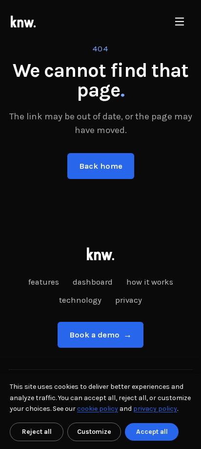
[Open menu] (179, 21)
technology (80, 300)
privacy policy (155, 408)
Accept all (152, 431)
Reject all (37, 431)
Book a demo (100, 334)
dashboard (93, 282)
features (43, 282)
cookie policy (97, 408)
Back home (100, 166)
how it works (149, 282)
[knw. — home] (23, 21)
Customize (94, 431)
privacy (128, 300)
